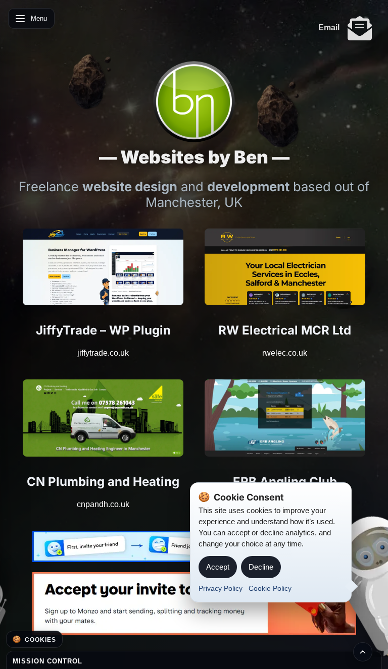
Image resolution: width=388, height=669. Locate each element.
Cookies (40, 639)
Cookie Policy (270, 588)
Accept (217, 567)
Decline (261, 567)
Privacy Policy (221, 588)
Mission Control (47, 661)
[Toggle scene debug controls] (362, 651)
